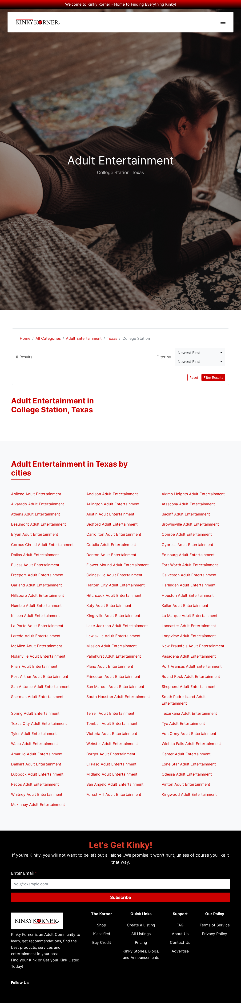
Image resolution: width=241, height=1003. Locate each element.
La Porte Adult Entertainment (37, 625)
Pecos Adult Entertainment (35, 784)
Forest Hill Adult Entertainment (113, 794)
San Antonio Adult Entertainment (40, 686)
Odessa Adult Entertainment (187, 774)
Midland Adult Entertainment (111, 774)
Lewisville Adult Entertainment (113, 635)
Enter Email (24, 873)
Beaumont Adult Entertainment (38, 524)
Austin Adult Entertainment (110, 514)
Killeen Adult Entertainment (35, 615)
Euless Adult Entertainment (35, 564)
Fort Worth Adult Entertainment (190, 564)
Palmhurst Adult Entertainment (113, 656)
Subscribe (120, 897)
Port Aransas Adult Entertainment (192, 666)
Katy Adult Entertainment (108, 605)
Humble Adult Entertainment (36, 605)
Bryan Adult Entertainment (34, 534)
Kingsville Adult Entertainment (113, 615)
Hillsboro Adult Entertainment (37, 595)
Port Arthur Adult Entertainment (39, 676)
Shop (101, 925)
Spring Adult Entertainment (35, 713)
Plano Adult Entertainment (109, 666)
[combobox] (200, 352)
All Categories (48, 338)
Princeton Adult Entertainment (113, 676)
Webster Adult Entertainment (112, 743)
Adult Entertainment (84, 338)
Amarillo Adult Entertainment (37, 754)
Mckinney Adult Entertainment (38, 804)
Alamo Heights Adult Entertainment (193, 494)
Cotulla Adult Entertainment (111, 544)
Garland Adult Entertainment (36, 585)
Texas (112, 338)
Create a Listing (141, 925)
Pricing (141, 942)
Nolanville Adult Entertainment (38, 656)
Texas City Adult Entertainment (39, 723)
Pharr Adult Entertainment (34, 666)
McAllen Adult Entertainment (36, 646)
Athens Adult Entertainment (35, 514)
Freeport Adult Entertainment (37, 575)
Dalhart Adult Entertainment (36, 764)
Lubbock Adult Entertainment (37, 774)
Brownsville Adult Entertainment (190, 524)
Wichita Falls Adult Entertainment (191, 743)
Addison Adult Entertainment (112, 494)
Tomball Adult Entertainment (111, 723)
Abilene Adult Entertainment (36, 494)
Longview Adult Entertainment (189, 635)
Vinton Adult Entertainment (186, 784)
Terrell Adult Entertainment (110, 713)
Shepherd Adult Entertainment (189, 686)
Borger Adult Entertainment (110, 754)
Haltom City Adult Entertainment (115, 585)
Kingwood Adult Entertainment (189, 794)
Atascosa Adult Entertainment (188, 504)
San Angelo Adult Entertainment (115, 784)
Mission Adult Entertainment (111, 646)
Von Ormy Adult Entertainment (189, 733)
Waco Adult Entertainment (34, 743)
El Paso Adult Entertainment (111, 764)
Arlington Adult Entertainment (113, 504)
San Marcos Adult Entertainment (115, 686)
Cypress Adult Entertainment (187, 544)
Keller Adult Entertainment (185, 605)
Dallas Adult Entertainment (35, 554)
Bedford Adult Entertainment (112, 524)
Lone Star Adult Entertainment (189, 764)
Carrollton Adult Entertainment (113, 534)
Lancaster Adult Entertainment (189, 625)
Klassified (101, 933)
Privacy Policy (214, 933)
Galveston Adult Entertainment (189, 575)
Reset (193, 377)
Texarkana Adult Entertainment (189, 713)
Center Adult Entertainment (186, 754)
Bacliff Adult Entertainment (186, 514)
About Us (180, 933)
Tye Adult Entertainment (183, 723)
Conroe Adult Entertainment (187, 534)
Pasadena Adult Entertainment (189, 656)
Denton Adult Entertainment (111, 554)
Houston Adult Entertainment (188, 595)
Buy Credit (101, 942)
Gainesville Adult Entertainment (114, 575)
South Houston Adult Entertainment (118, 696)
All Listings (141, 933)
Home (24, 338)
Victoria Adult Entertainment (111, 733)
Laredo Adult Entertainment (35, 635)
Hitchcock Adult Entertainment (113, 595)
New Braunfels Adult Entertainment (193, 646)
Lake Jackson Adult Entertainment (117, 625)
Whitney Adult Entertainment (36, 794)
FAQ (180, 925)
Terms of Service (215, 925)
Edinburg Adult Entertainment (188, 554)
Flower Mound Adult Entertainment (117, 564)
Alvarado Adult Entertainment (37, 504)
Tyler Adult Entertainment (34, 733)
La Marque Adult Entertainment (189, 615)
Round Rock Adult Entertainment (191, 676)
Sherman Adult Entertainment (37, 696)
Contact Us (180, 942)
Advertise (180, 951)
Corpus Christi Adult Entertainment (42, 544)
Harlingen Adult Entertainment (189, 585)
